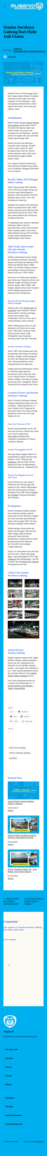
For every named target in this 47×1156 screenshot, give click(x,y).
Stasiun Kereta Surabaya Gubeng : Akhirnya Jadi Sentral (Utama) (22, 836)
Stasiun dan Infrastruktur (30, 51)
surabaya (13, 758)
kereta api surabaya (17, 748)
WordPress (39, 1141)
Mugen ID (8, 1031)
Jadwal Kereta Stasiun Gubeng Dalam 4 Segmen (21, 802)
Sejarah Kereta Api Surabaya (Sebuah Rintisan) (11, 901)
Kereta (18, 49)
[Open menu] (4, 6)
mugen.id (12, 57)
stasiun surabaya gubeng (19, 753)
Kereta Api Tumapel (30, 562)
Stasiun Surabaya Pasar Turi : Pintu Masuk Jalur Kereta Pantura (22, 870)
